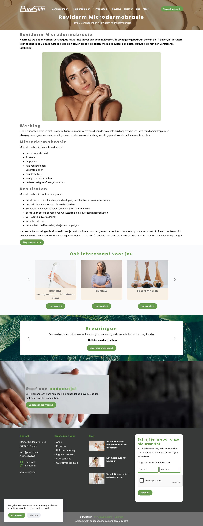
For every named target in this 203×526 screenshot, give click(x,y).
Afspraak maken (170, 9)
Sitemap (119, 516)
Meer (145, 8)
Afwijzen (34, 515)
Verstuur (145, 492)
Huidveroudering (65, 450)
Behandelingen (60, 8)
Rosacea (61, 446)
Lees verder (55, 306)
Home (75, 22)
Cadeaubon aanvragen (40, 405)
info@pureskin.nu (29, 452)
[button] (28, 279)
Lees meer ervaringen (101, 348)
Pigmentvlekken (65, 454)
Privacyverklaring (103, 516)
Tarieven (128, 8)
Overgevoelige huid (67, 462)
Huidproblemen (81, 8)
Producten (101, 8)
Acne (59, 441)
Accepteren (16, 515)
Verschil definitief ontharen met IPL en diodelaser (116, 444)
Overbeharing (63, 458)
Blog (138, 8)
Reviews (116, 8)
